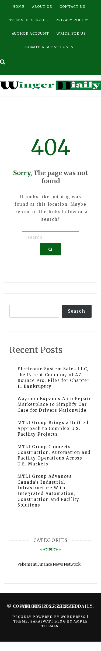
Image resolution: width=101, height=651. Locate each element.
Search (76, 311)
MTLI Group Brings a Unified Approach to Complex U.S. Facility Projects (53, 428)
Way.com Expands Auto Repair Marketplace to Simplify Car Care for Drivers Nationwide (54, 404)
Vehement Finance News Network (49, 564)
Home (18, 7)
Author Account (30, 33)
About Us (42, 7)
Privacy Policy (71, 20)
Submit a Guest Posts (49, 47)
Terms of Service (28, 20)
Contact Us (72, 7)
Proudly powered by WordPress (49, 617)
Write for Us (71, 33)
